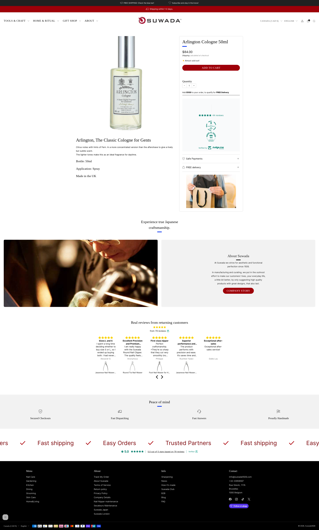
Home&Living (32, 501)
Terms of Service (102, 485)
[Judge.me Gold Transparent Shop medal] (211, 126)
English (289, 21)
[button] (157, 377)
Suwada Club (167, 489)
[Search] (314, 21)
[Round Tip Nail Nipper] (105, 366)
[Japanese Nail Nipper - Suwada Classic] (159, 366)
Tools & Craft (15, 20)
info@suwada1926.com (240, 477)
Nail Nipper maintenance (106, 501)
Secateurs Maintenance (105, 505)
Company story (238, 290)
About (89, 20)
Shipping (186, 55)
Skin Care (31, 497)
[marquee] (159, 443)
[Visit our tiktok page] (243, 499)
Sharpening (167, 477)
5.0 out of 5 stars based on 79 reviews (166, 451)
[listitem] (137, 3)
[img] (159, 327)
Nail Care (30, 477)
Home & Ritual (44, 20)
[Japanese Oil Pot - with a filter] (213, 366)
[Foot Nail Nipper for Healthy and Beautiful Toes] (132, 366)
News (164, 481)
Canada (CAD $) (269, 21)
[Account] (302, 21)
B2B (163, 493)
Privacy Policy (100, 493)
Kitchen (30, 485)
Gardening (31, 481)
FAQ (163, 501)
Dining (29, 489)
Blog (163, 497)
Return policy (100, 489)
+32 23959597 (236, 481)
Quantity (187, 81)
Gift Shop (70, 20)
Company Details (102, 497)
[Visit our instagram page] (236, 499)
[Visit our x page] (249, 499)
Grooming (31, 493)
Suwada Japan (101, 509)
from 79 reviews (158, 331)
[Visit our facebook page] (230, 499)
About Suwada (101, 481)
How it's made (168, 485)
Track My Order (101, 477)
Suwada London (102, 514)
